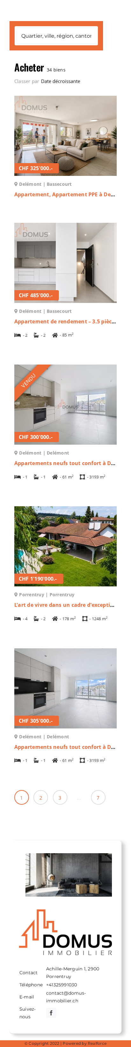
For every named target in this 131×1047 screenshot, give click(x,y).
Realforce (97, 1043)
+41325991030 (61, 985)
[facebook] (51, 1013)
